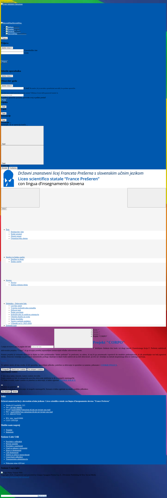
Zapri (4, 107)
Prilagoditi (5, 369)
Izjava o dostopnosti (13, 450)
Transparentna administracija (17, 459)
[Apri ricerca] (146, 197)
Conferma (13, 168)
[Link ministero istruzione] (12, 4)
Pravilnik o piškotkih (14, 442)
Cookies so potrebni (9, 387)
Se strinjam (35, 369)
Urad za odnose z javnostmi (16, 448)
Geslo (26, 53)
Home (95, 330)
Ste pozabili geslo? (8, 57)
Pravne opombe (12, 444)
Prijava (4, 38)
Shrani (14, 391)
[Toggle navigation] (20, 197)
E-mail (26, 88)
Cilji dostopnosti (12, 453)
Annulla (4, 168)
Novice (95, 332)
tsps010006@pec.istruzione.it (32, 412)
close (4, 209)
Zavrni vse (18, 369)
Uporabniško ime (30, 50)
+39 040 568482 (15, 407)
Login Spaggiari (63, 93)
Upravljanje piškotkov (14, 457)
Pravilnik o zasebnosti (14, 446)
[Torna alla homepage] (83, 178)
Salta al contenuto (8, 2)
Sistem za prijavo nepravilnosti (17, 455)
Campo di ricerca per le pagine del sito (16, 347)
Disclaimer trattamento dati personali (15, 477)
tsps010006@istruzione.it (30, 410)
